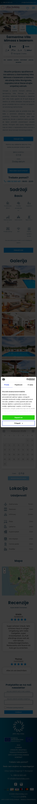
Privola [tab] (6, 385)
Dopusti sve (18, 417)
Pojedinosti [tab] (18, 385)
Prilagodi (17, 423)
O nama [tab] (30, 385)
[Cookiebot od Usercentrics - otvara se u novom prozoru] (26, 379)
